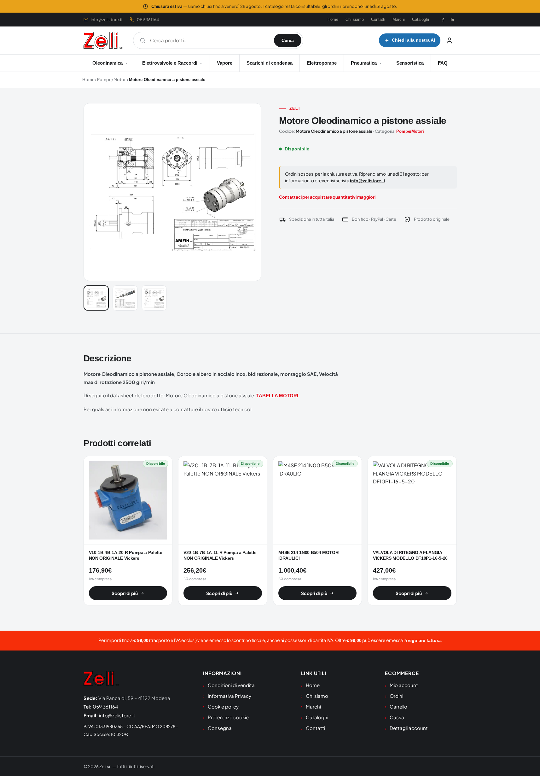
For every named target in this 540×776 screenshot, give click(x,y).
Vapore (224, 63)
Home (333, 19)
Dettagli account (409, 728)
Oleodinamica (107, 63)
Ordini (396, 696)
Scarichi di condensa (270, 63)
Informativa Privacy (229, 696)
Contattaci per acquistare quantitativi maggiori (327, 197)
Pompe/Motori (111, 79)
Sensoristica (410, 63)
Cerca (288, 40)
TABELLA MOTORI (277, 395)
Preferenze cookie (228, 717)
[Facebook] (442, 19)
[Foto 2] (125, 298)
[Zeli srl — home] (103, 40)
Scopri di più (125, 593)
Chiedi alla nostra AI (413, 40)
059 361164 (148, 19)
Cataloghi (420, 19)
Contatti (378, 19)
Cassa (397, 717)
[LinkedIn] (452, 19)
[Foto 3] (154, 298)
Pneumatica (364, 63)
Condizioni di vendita (231, 685)
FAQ (443, 63)
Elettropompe (322, 63)
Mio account (404, 685)
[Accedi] (449, 40)
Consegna (220, 728)
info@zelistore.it (107, 19)
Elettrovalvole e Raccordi (169, 63)
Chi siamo (354, 19)
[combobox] (209, 40)
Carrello (398, 706)
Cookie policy (223, 706)
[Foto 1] (96, 298)
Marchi (398, 19)
